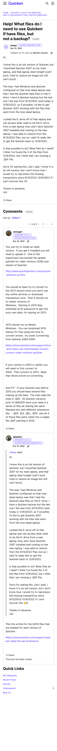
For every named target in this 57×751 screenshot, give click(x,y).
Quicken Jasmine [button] (40, 53)
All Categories (10, 675)
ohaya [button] (13, 45)
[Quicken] (16, 3)
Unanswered (28, 688)
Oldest (15, 217)
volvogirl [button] (17, 231)
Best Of (6, 692)
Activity (6, 684)
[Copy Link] (51, 52)
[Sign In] (52, 3)
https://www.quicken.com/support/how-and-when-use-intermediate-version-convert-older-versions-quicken (28, 349)
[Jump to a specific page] (51, 224)
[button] (6, 47)
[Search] (47, 3)
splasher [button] (17, 437)
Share (7, 200)
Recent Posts (9, 679)
